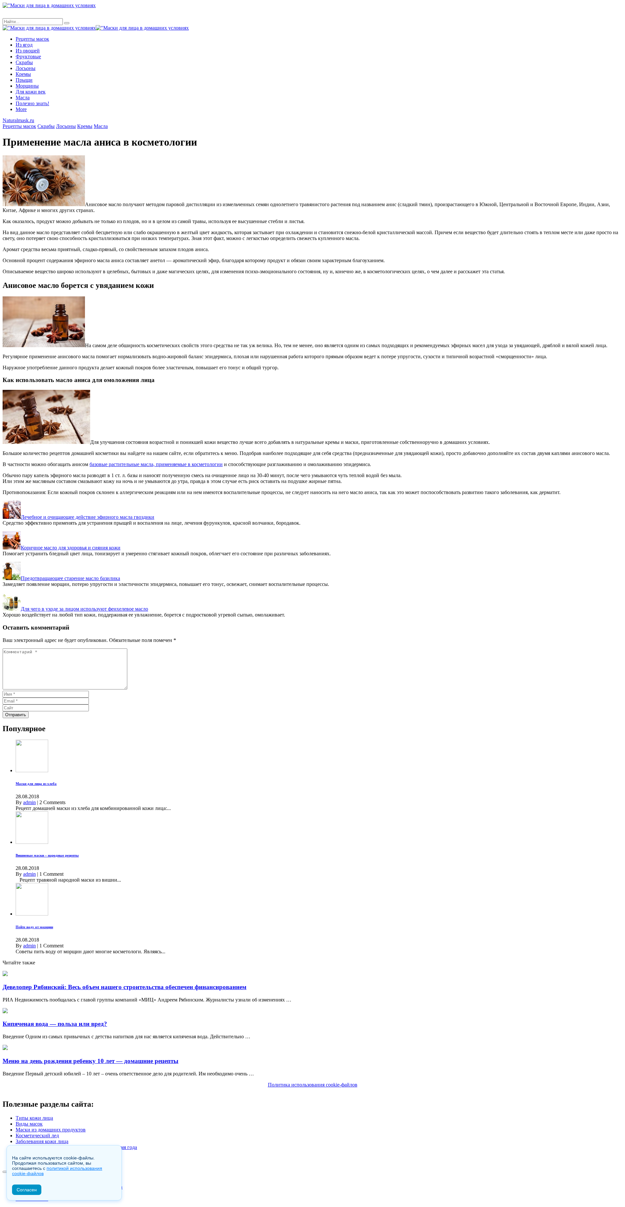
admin (29, 802)
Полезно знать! (32, 103)
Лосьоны (25, 68)
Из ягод (24, 45)
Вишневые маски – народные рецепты (47, 855)
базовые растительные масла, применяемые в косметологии (156, 464)
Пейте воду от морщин (34, 927)
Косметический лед (37, 1135)
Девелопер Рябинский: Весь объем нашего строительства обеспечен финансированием (124, 987)
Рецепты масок (32, 39)
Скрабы (24, 62)
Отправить (15, 714)
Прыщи (24, 80)
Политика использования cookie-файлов (312, 1084)
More (21, 109)
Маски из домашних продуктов (51, 1129)
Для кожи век (31, 91)
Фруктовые (28, 56)
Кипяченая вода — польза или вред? (55, 1023)
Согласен (27, 1189)
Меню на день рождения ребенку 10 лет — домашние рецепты (90, 1061)
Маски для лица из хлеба (36, 784)
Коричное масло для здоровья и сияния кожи (70, 547)
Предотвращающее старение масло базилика (70, 578)
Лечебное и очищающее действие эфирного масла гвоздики (87, 517)
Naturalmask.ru (18, 120)
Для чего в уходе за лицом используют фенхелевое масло (84, 609)
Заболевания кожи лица (42, 1141)
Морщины (27, 86)
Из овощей (28, 50)
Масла (23, 97)
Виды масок (29, 1124)
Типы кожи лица (34, 1118)
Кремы (23, 74)
